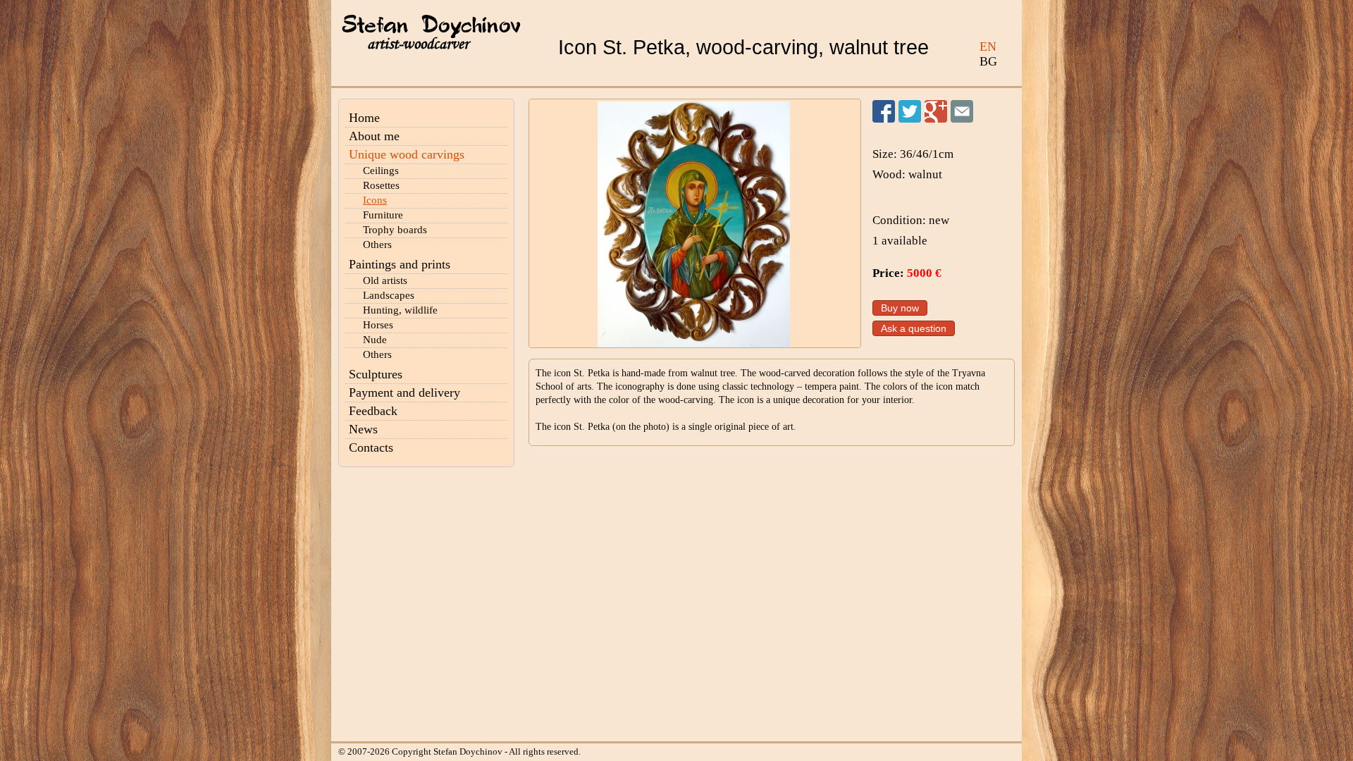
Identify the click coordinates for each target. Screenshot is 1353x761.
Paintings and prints (399, 264)
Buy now (900, 308)
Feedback (373, 411)
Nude (375, 339)
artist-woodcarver (418, 44)
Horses (378, 324)
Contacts (371, 447)
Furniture (383, 215)
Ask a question (913, 328)
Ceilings (381, 170)
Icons (375, 200)
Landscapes (388, 295)
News (363, 429)
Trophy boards (395, 229)
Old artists (385, 280)
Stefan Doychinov (431, 26)
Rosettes (381, 185)
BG (988, 61)
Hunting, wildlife (400, 310)
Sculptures (375, 374)
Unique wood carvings (406, 154)
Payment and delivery (404, 392)
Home (364, 118)
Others (377, 244)
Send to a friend (962, 111)
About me (374, 136)
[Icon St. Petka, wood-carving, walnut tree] (695, 223)
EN (988, 46)
